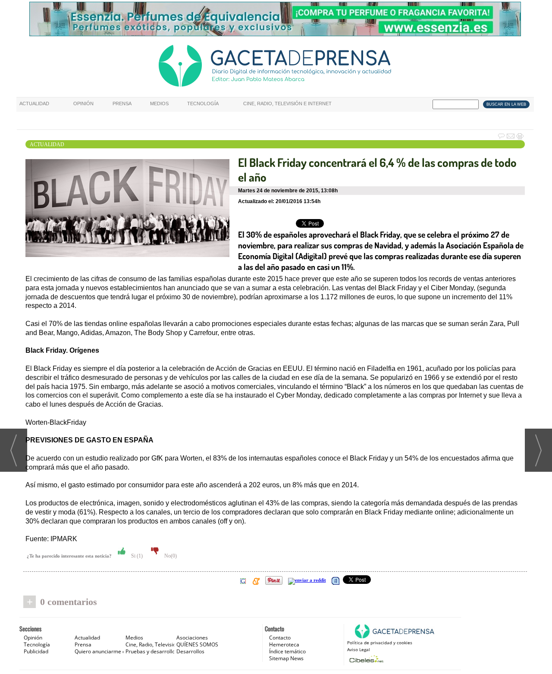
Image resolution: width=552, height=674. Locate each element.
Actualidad (34, 103)
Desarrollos (190, 651)
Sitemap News (286, 658)
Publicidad (36, 651)
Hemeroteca (284, 644)
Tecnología (203, 103)
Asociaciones (192, 637)
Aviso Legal (358, 649)
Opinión (83, 103)
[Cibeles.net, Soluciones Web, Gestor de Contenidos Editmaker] (365, 658)
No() (170, 556)
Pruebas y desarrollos (151, 651)
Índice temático (287, 651)
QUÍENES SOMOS (197, 644)
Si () (136, 556)
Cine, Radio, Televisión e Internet (287, 103)
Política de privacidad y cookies (379, 643)
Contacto (280, 637)
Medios (159, 103)
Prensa (122, 103)
